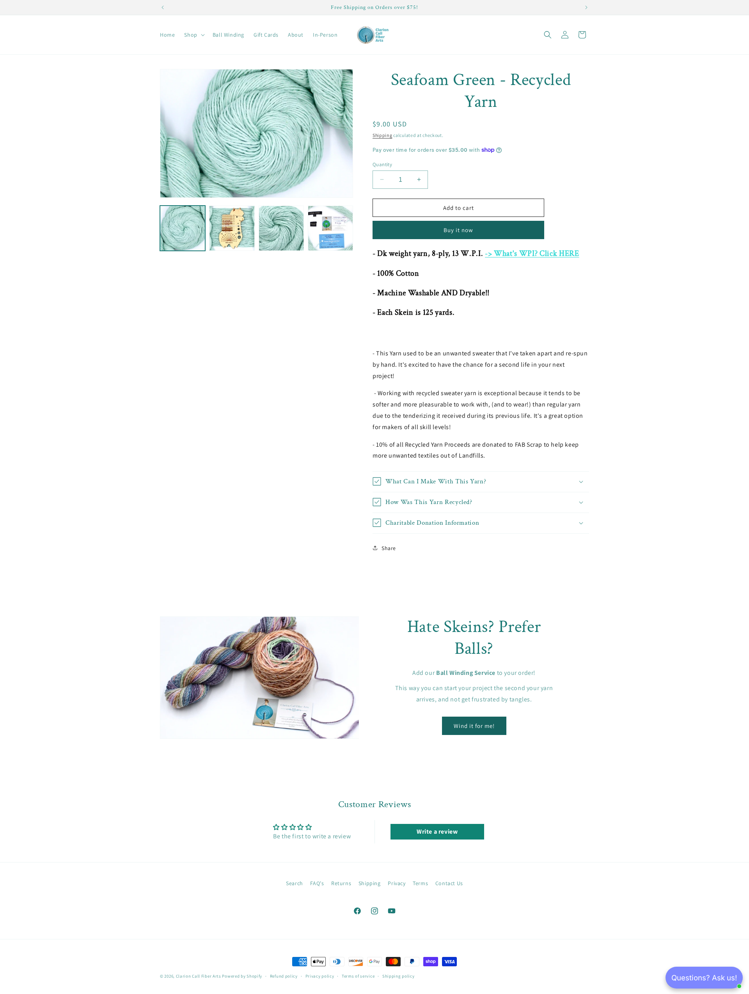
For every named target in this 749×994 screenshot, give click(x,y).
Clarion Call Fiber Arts (198, 976)
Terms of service (358, 975)
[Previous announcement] (162, 7)
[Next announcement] (586, 7)
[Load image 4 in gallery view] (330, 228)
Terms (420, 883)
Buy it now (458, 230)
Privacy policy (319, 975)
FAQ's (317, 883)
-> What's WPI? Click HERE (532, 253)
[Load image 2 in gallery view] (231, 228)
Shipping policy (398, 975)
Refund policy (284, 975)
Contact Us (449, 883)
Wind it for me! (474, 726)
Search (294, 883)
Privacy (396, 883)
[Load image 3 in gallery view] (281, 228)
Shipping (382, 135)
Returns (341, 883)
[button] (193, 35)
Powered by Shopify (242, 976)
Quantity (382, 164)
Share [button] (389, 547)
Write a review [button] (437, 831)
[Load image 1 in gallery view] (182, 228)
